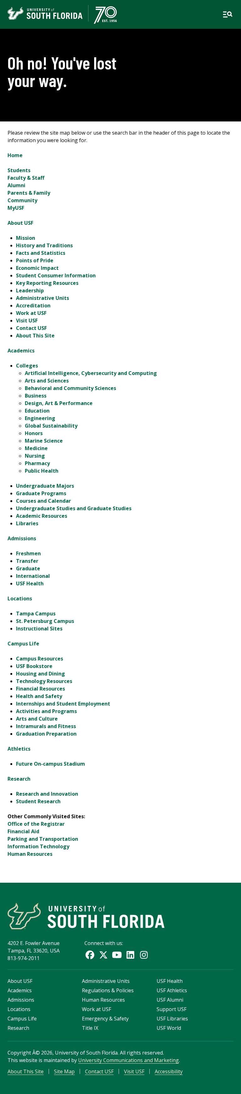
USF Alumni (170, 999)
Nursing (35, 455)
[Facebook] (89, 954)
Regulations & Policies (108, 990)
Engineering (40, 418)
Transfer (27, 560)
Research (19, 778)
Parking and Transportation (43, 838)
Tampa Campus (36, 613)
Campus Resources (39, 658)
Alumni (16, 185)
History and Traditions (44, 245)
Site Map (64, 1071)
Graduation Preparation (46, 733)
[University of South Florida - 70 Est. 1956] (62, 14)
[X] (103, 954)
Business (35, 395)
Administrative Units (42, 298)
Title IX (90, 1028)
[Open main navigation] (227, 14)
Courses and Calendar (43, 500)
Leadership (30, 290)
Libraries (27, 523)
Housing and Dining (40, 673)
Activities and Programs (46, 711)
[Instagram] (143, 954)
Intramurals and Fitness (46, 726)
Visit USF (27, 320)
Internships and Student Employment (63, 703)
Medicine (36, 448)
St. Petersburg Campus (45, 621)
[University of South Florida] (86, 916)
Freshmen (28, 553)
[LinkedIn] (130, 954)
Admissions (22, 538)
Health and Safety (39, 696)
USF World (169, 1028)
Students (19, 170)
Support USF (171, 1009)
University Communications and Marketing (128, 1060)
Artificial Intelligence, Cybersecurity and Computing (91, 373)
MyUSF (16, 207)
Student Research (38, 801)
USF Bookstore (34, 666)
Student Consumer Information (56, 275)
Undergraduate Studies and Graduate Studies (73, 508)
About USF (20, 222)
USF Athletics (172, 990)
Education (37, 410)
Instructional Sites (39, 628)
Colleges (27, 365)
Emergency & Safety (105, 1018)
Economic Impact (37, 268)
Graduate (28, 568)
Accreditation (33, 305)
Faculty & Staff (26, 177)
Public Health (41, 470)
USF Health (30, 583)
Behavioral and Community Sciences (70, 388)
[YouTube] (116, 954)
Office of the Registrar (36, 823)
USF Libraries (172, 1018)
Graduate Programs (41, 493)
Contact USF (31, 328)
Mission (25, 237)
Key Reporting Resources (47, 283)
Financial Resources (40, 688)
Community (22, 200)
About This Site (35, 335)
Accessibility (169, 1071)
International (33, 576)
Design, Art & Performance (59, 403)
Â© (36, 1052)
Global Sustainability (51, 425)
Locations (20, 598)
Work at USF (31, 313)
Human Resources (30, 853)
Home (15, 155)
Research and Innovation (47, 793)
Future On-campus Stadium (50, 763)
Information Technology (38, 846)
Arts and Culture (37, 718)
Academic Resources (41, 515)
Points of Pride (34, 260)
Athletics (19, 748)
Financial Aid (23, 831)
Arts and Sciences (47, 380)
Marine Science (44, 440)
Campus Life (23, 643)
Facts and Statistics (40, 252)
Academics (21, 350)
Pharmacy (37, 463)
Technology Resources (44, 681)
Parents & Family (29, 192)
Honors (34, 433)
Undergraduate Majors (45, 485)
